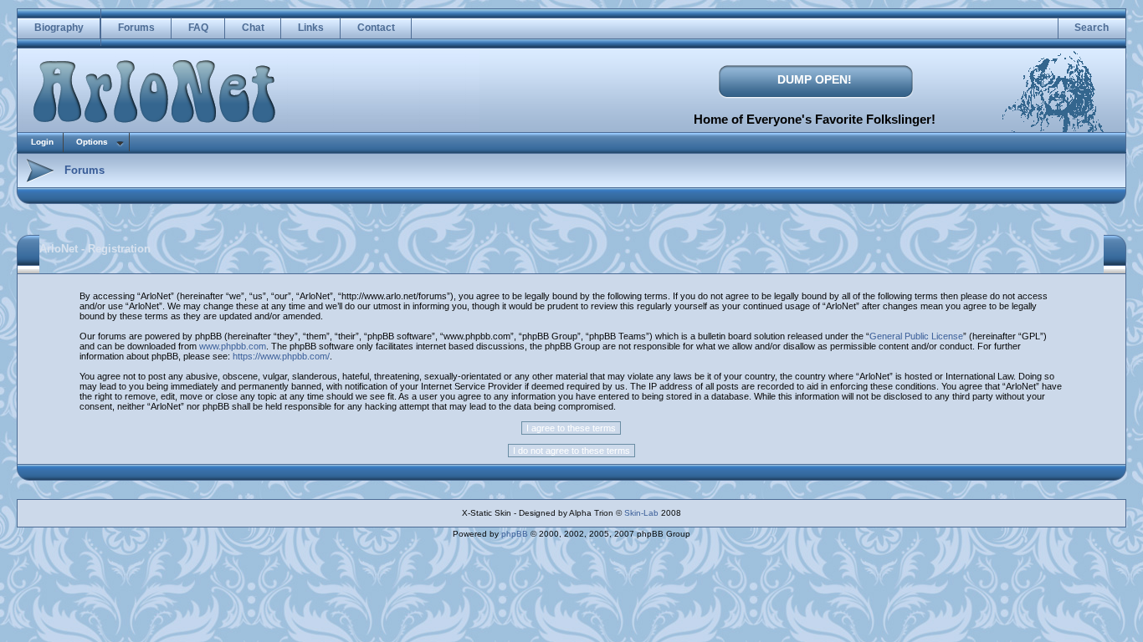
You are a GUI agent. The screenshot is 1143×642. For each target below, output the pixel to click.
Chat (253, 27)
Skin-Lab (641, 512)
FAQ (198, 27)
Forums (136, 27)
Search (1091, 27)
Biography (59, 27)
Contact (376, 27)
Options (92, 141)
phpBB (514, 533)
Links (311, 27)
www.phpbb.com (232, 346)
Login (42, 141)
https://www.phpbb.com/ (281, 356)
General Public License (916, 336)
